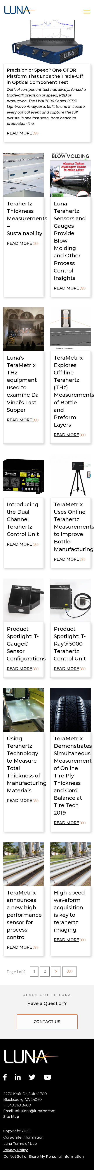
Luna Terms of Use (20, 1144)
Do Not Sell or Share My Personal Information (43, 1156)
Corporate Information (23, 1137)
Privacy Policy (15, 1150)
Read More (19, 133)
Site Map (11, 1117)
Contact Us (47, 1021)
